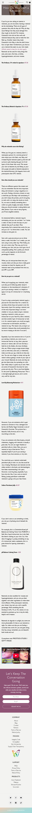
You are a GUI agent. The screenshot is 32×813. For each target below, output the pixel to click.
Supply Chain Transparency (16, 746)
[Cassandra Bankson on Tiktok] (21, 804)
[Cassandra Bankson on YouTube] (21, 799)
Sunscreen (16, 786)
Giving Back (16, 741)
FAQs (16, 765)
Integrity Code (16, 739)
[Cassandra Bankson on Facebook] (15, 799)
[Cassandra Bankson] (16, 2)
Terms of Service (16, 729)
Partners (16, 727)
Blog (16, 722)
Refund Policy (16, 772)
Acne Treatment (16, 779)
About (16, 720)
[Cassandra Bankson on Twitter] (10, 799)
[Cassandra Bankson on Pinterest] (10, 804)
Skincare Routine (16, 784)
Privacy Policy (16, 767)
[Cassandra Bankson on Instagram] (15, 804)
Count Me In (16, 706)
